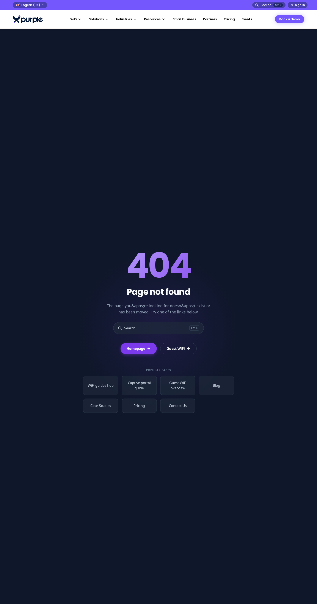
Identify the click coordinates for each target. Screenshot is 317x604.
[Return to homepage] (30, 19)
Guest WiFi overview (178, 385)
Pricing (139, 405)
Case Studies (100, 405)
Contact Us (178, 405)
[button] (76, 19)
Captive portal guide (139, 385)
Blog (216, 385)
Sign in (300, 5)
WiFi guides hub (101, 385)
